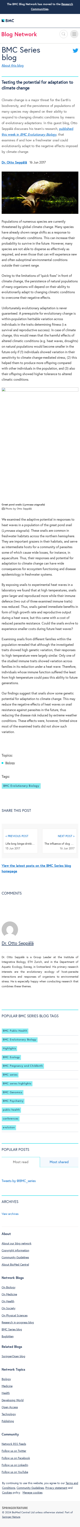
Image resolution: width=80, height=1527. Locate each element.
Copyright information (15, 1250)
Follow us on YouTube (15, 1472)
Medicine (7, 1386)
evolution (9, 1127)
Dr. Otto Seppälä (18, 943)
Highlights (9, 1048)
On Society (8, 1308)
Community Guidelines (15, 1257)
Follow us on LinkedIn (15, 1465)
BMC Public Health (15, 1031)
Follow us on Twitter (14, 1451)
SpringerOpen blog (13, 1356)
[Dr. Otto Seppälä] (10, 936)
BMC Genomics (12, 1092)
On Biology (8, 1287)
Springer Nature (11, 1517)
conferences (10, 1118)
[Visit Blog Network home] (19, 36)
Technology (9, 1414)
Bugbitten (8, 1336)
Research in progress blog (18, 1322)
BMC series (10, 1074)
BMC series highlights (17, 1083)
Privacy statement (56, 1488)
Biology (10, 762)
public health (11, 1110)
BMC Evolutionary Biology (21, 786)
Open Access (10, 1407)
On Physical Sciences (14, 1315)
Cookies (7, 1492)
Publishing (8, 1421)
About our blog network (16, 1243)
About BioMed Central (15, 1264)
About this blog (13, 65)
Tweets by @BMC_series (19, 1181)
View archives (10, 1214)
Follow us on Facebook (16, 1458)
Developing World (13, 1400)
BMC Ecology (11, 1057)
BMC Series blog (12, 1329)
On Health (8, 1301)
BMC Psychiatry (13, 1101)
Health (6, 1393)
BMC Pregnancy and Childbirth (23, 1066)
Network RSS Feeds (14, 1444)
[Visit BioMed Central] (8, 21)
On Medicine (9, 1294)
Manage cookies (32, 1492)
